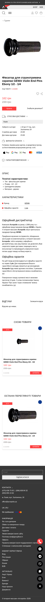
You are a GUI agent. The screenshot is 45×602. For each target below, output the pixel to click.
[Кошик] (41, 13)
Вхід (3, 554)
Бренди (5, 583)
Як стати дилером (9, 521)
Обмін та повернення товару (13, 524)
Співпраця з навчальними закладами (16, 546)
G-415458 (6, 373)
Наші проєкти (7, 587)
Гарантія (5, 531)
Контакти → (7, 487)
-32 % (7, 330)
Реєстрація (6, 557)
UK (3, 508)
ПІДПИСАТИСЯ (22, 477)
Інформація (7, 518)
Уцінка (9, 574)
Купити (9, 108)
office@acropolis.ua (9, 502)
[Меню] (10, 12)
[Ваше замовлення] (33, 13)
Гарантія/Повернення (16, 160)
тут (3, 273)
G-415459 (6, 447)
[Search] (3, 12)
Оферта (5, 540)
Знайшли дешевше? (35, 108)
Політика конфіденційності (12, 537)
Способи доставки (16, 116)
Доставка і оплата (9, 528)
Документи (6, 590)
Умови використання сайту (12, 534)
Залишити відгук (36, 301)
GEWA (27, 203)
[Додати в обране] (37, 93)
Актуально (7, 571)
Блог (35, 7)
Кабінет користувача (12, 551)
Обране (5, 560)
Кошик (4, 563)
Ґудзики (7, 21)
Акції (4, 574)
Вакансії (5, 580)
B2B (41, 7)
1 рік (26, 208)
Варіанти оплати (14, 141)
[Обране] (36, 13)
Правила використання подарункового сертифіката (22, 543)
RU (7, 508)
